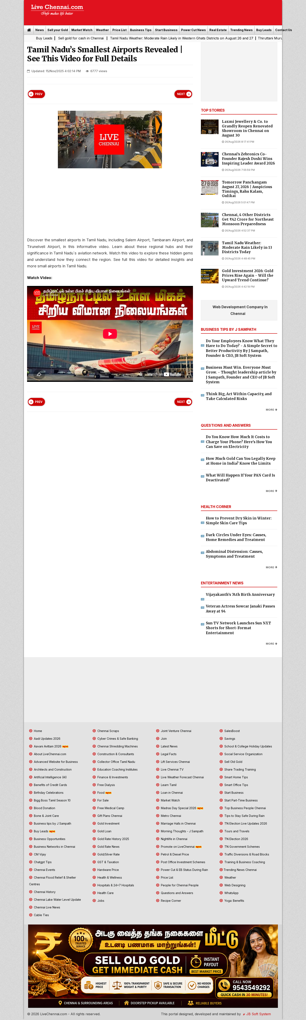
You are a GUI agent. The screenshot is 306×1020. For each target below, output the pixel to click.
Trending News (241, 30)
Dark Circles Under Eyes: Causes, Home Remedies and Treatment (236, 537)
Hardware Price (108, 870)
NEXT (181, 94)
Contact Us (283, 30)
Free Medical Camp (110, 808)
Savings (229, 738)
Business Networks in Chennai (54, 846)
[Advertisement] (185, 11)
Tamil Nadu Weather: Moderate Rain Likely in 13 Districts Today (247, 247)
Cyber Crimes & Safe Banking (117, 738)
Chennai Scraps (108, 731)
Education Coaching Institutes (117, 769)
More (270, 409)
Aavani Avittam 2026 (47, 746)
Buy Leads (264, 30)
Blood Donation (44, 808)
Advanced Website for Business (55, 761)
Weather (102, 30)
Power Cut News (193, 30)
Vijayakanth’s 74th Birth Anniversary (240, 594)
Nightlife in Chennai (173, 839)
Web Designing (234, 885)
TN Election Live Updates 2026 (245, 823)
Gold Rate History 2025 (113, 839)
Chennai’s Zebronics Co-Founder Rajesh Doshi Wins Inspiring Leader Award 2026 (248, 159)
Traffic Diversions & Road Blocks (246, 854)
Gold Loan (104, 831)
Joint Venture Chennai (175, 731)
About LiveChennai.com (49, 754)
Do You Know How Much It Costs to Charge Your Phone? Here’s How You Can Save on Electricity (239, 442)
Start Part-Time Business (241, 800)
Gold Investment (108, 823)
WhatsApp (231, 893)
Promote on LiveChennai (177, 846)
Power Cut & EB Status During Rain (184, 870)
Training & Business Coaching (244, 862)
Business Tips (141, 30)
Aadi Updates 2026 (46, 738)
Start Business (166, 30)
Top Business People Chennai (245, 808)
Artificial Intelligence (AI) (50, 777)
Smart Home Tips (236, 777)
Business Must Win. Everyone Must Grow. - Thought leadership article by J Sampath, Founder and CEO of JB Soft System (241, 375)
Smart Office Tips (236, 785)
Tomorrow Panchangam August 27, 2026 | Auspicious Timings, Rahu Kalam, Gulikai (247, 189)
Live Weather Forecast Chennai (182, 777)
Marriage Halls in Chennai (178, 823)
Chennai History (44, 892)
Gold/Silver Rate (108, 854)
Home (37, 731)
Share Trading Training (240, 769)
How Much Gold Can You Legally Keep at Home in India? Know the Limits (240, 461)
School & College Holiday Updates (248, 746)
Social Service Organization (243, 754)
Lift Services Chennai (175, 761)
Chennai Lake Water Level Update (57, 899)
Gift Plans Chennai (109, 816)
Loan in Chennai (171, 792)
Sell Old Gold (233, 761)
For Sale (103, 800)
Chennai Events (44, 870)
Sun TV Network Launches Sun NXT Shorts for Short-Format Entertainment (238, 628)
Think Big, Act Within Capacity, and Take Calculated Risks (239, 396)
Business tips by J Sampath (52, 823)
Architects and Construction (52, 769)
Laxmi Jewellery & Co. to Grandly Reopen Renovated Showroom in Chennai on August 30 (247, 128)
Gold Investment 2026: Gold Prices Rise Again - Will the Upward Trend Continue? (247, 275)
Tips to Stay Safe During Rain (244, 816)
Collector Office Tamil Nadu (116, 761)
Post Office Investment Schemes (182, 862)
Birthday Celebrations (48, 792)
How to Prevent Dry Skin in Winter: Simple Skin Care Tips (239, 521)
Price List (119, 30)
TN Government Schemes (242, 846)
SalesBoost (232, 731)
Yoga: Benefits (234, 900)
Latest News (169, 746)
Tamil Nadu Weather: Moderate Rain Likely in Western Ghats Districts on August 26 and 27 (127, 38)
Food (101, 792)
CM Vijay (39, 854)
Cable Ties (41, 915)
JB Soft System (258, 1014)
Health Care (105, 893)
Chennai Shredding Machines (117, 746)
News (39, 30)
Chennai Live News (46, 907)
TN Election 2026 (236, 839)
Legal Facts (168, 754)
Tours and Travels (236, 831)
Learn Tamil (168, 785)
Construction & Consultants (115, 754)
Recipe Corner (170, 900)
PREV (38, 94)
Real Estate (218, 30)
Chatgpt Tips (42, 862)
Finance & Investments (112, 777)
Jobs (100, 900)
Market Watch (81, 30)
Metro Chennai (170, 816)
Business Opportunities (49, 839)
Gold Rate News (108, 846)
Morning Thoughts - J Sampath (181, 831)
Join (163, 738)
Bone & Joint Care (46, 816)
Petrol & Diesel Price (174, 854)
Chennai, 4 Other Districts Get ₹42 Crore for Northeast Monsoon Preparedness (248, 219)
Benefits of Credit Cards (50, 785)
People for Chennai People (179, 885)
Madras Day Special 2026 (178, 808)
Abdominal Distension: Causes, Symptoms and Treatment (234, 554)
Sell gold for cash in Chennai (27, 38)
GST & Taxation (108, 862)
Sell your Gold (57, 30)
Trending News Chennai (240, 870)
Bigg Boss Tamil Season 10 (52, 800)
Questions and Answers (176, 893)
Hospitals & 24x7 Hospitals (115, 885)
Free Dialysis (106, 785)
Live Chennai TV (172, 769)
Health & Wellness (109, 877)
